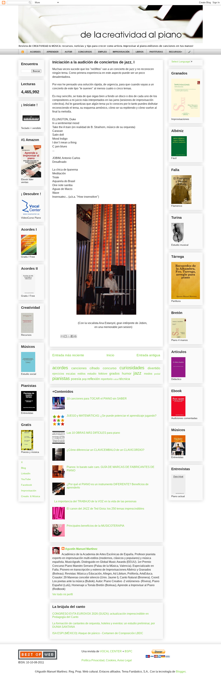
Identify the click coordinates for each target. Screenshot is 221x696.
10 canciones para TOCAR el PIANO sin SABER (97, 398)
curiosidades (131, 367)
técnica (124, 379)
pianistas (61, 378)
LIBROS (139, 52)
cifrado (95, 368)
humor (126, 373)
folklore (102, 373)
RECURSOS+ (175, 52)
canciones (79, 368)
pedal (157, 373)
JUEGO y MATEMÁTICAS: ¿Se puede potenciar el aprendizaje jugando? (111, 415)
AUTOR (68, 52)
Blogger (180, 671)
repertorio (107, 379)
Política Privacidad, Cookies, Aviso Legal (106, 660)
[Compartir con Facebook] (72, 336)
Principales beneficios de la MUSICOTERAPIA (95, 525)
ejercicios (58, 373)
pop (84, 379)
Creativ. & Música (30, 496)
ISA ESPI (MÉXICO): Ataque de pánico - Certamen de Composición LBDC (97, 633)
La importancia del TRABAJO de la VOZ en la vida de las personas (95, 501)
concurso (110, 368)
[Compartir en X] (68, 336)
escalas (70, 373)
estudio (91, 373)
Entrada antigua (148, 355)
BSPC (128, 651)
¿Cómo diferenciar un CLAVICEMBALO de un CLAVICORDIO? (105, 449)
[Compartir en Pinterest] (75, 336)
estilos (81, 373)
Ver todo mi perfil (62, 594)
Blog (23, 468)
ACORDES (35, 52)
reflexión (93, 379)
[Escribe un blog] (65, 336)
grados (114, 373)
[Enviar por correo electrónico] (62, 336)
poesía (76, 379)
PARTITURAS (156, 52)
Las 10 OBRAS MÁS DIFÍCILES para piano (93, 432)
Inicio (110, 355)
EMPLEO (102, 52)
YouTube (26, 479)
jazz (137, 373)
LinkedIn (25, 473)
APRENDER (53, 52)
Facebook (26, 484)
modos (148, 373)
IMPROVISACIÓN (121, 52)
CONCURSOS (85, 52)
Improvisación (28, 490)
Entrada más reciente (68, 355)
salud (116, 379)
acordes (60, 367)
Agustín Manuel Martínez (81, 548)
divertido (154, 368)
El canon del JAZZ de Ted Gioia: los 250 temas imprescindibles (105, 508)
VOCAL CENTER (111, 651)
